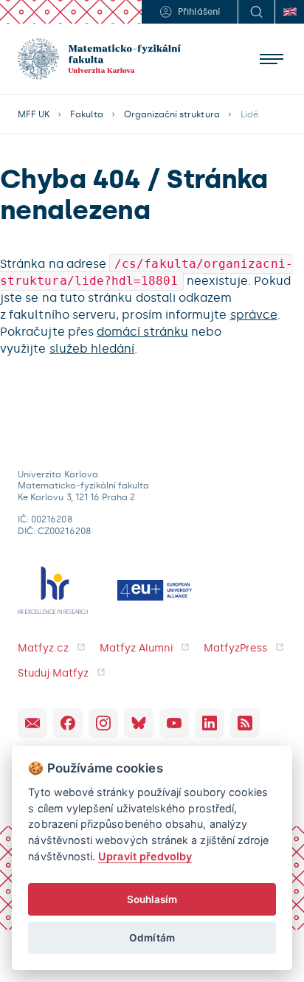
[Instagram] (103, 723)
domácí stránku (142, 332)
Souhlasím (152, 899)
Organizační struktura (172, 114)
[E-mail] (32, 723)
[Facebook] (68, 723)
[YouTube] (174, 723)
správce (253, 315)
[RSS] (245, 723)
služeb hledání (92, 349)
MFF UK (33, 114)
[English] (289, 12)
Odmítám (151, 938)
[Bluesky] (138, 723)
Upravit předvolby (145, 856)
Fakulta (86, 114)
